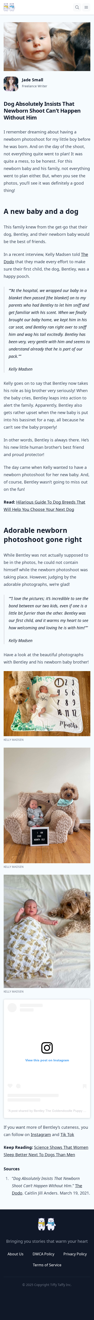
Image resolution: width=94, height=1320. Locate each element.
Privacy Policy (75, 1253)
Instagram (41, 1134)
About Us (16, 1253)
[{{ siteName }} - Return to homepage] (9, 7)
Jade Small (32, 79)
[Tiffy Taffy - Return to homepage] (47, 1224)
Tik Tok (67, 1134)
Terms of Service (47, 1264)
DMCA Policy (43, 1253)
